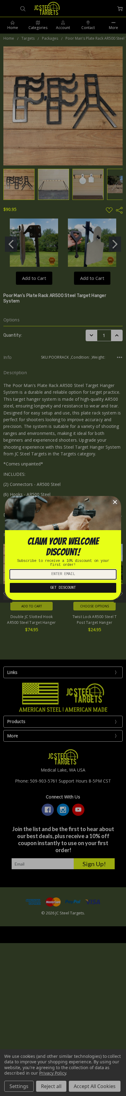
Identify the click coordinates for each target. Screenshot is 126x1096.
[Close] (115, 502)
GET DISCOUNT (63, 588)
